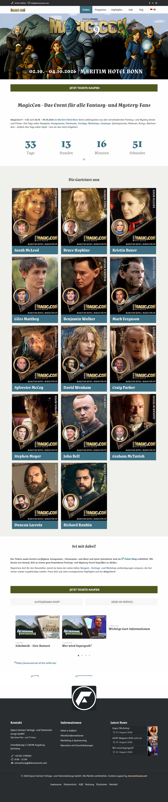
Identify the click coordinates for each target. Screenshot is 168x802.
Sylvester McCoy (28, 387)
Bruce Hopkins (76, 250)
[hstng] (35, 676)
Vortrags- (96, 567)
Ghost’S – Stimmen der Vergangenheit (124, 647)
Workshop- (111, 567)
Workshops (93, 123)
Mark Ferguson (125, 319)
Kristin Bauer (124, 250)
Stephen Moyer (27, 456)
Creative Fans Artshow (31, 646)
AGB (81, 784)
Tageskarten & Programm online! (80, 647)
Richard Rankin (77, 525)
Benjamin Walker (79, 319)
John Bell (71, 456)
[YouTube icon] (153, 3)
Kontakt (113, 784)
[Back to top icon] (156, 797)
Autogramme (57, 123)
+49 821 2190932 (20, 3)
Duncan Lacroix (28, 525)
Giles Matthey (26, 319)
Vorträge (82, 123)
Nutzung (89, 784)
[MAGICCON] (17, 9)
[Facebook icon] (149, 3)
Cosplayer (105, 123)
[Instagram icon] (156, 3)
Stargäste (45, 123)
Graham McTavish (128, 456)
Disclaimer (101, 784)
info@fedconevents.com (40, 3)
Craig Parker (123, 387)
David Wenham (77, 387)
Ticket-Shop (130, 559)
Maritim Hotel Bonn (68, 119)
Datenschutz (70, 784)
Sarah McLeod (26, 250)
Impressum (55, 784)
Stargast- (85, 567)
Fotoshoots (71, 123)
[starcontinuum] (84, 676)
